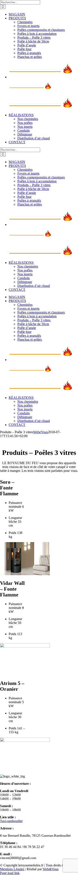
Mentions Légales (12, 869)
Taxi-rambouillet (11, 821)
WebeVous (40, 432)
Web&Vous (50, 869)
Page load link (10, 873)
